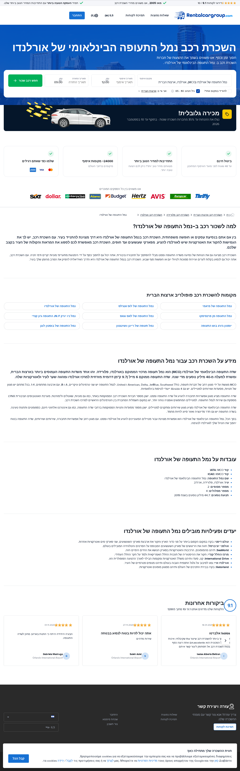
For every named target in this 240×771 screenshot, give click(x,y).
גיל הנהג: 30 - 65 (185, 91)
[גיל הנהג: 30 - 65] (198, 91)
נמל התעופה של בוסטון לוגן (58, 326)
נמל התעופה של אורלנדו (60, 306)
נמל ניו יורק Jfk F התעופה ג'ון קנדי (54, 316)
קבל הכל (18, 758)
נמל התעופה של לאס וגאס (137, 316)
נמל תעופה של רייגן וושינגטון (135, 326)
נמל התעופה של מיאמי (217, 306)
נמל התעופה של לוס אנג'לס (136, 306)
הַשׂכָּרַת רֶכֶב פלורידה (177, 215)
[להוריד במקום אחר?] (230, 91)
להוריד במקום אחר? (215, 91)
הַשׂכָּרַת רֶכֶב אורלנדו (151, 215)
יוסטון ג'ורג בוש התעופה (216, 326)
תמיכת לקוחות (135, 15)
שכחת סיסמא (110, 719)
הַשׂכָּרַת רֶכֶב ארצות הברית (208, 215)
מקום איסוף (146, 78)
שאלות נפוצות (160, 15)
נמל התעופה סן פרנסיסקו (215, 316)
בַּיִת (228, 215)
